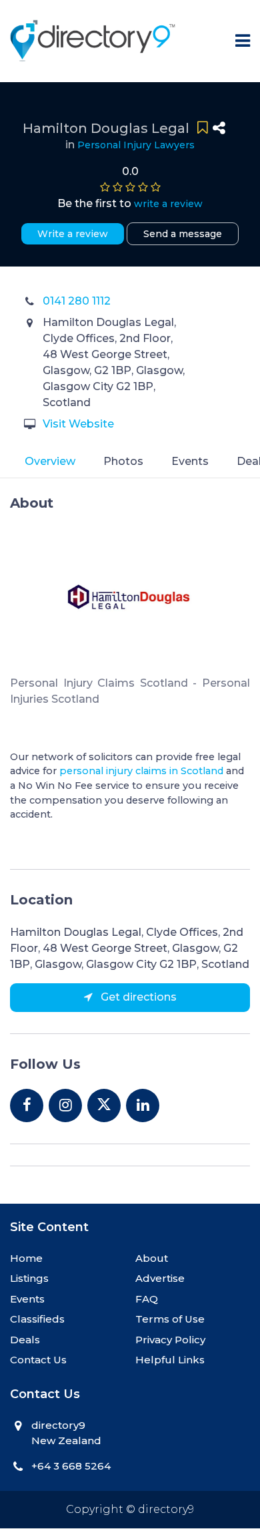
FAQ (146, 1299)
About (151, 1258)
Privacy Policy (170, 1339)
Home (26, 1258)
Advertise (160, 1278)
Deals (25, 1339)
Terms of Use (170, 1319)
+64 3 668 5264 (71, 1466)
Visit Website (78, 423)
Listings (29, 1278)
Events (190, 461)
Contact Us (38, 1359)
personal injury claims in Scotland (141, 771)
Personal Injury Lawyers (136, 145)
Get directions (137, 997)
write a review (168, 204)
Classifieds (37, 1319)
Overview (50, 461)
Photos (123, 461)
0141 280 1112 (77, 301)
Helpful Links (170, 1359)
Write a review (72, 234)
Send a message (182, 234)
